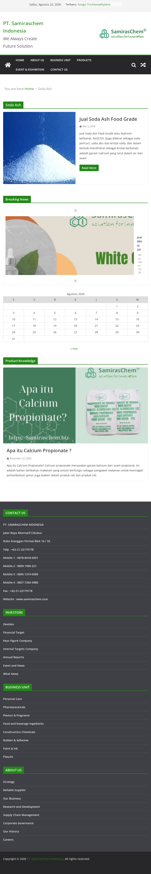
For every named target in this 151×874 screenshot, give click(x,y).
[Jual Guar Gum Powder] (70, 260)
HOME (20, 60)
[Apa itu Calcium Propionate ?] (75, 405)
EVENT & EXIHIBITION (30, 69)
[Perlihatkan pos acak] (143, 65)
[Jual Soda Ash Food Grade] (39, 148)
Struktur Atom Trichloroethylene (99, 4)
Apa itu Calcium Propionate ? (39, 450)
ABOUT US (37, 60)
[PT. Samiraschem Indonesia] (8, 65)
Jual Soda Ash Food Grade (108, 119)
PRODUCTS (84, 60)
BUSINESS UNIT (60, 60)
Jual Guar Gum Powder (139, 248)
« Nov (74, 348)
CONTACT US (59, 69)
